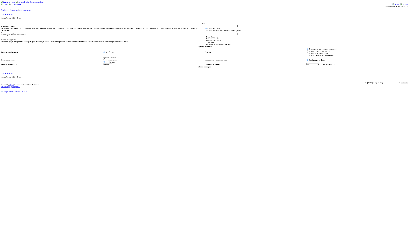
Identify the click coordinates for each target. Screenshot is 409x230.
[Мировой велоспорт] (218, 37)
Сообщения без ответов (9, 10)
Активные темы (25, 10)
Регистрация (16, 4)
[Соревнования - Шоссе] (218, 41)
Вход (6, 4)
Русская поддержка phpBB (10, 87)
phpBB (11, 85)
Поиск (405, 4)
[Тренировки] (218, 42)
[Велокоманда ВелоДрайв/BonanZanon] (218, 44)
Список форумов (7, 14)
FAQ (397, 4)
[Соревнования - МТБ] (218, 39)
